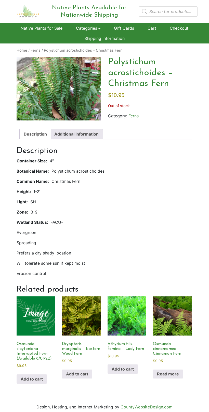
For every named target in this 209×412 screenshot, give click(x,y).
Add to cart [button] (32, 379)
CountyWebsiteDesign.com (147, 406)
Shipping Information (104, 38)
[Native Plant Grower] (28, 11)
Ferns (36, 50)
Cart (152, 28)
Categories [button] (86, 28)
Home (22, 50)
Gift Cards (124, 28)
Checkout (179, 28)
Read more (168, 373)
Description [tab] (35, 134)
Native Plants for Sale (41, 28)
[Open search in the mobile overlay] (168, 11)
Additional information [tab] (76, 134)
